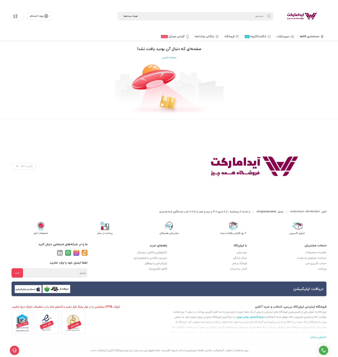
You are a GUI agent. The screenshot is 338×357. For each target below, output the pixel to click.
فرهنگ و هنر (239, 263)
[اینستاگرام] (76, 253)
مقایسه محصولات (315, 252)
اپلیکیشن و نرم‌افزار (156, 263)
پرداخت (322, 269)
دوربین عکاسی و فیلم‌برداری (150, 258)
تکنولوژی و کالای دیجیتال (152, 252)
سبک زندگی (240, 258)
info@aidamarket (266, 211)
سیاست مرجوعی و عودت (311, 258)
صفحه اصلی (169, 57)
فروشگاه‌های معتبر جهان (249, 317)
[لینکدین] (60, 253)
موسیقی (241, 252)
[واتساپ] (68, 253)
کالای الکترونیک (157, 269)
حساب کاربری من (316, 263)
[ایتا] (84, 253)
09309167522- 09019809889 (305, 211)
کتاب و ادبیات (238, 269)
